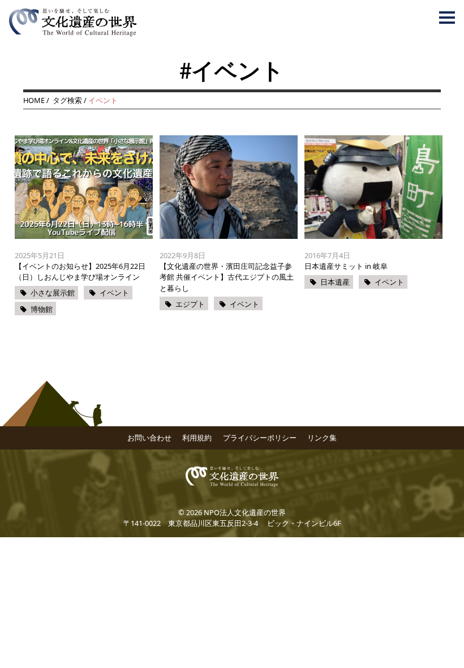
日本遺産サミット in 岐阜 (346, 266)
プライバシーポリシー (260, 438)
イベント (114, 293)
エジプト (190, 304)
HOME (34, 100)
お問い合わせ (149, 438)
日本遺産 (335, 282)
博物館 (42, 309)
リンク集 (322, 438)
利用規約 (197, 438)
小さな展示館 (53, 293)
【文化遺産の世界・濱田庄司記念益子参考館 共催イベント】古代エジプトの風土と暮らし (227, 277)
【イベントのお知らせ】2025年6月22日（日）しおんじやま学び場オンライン (80, 271)
